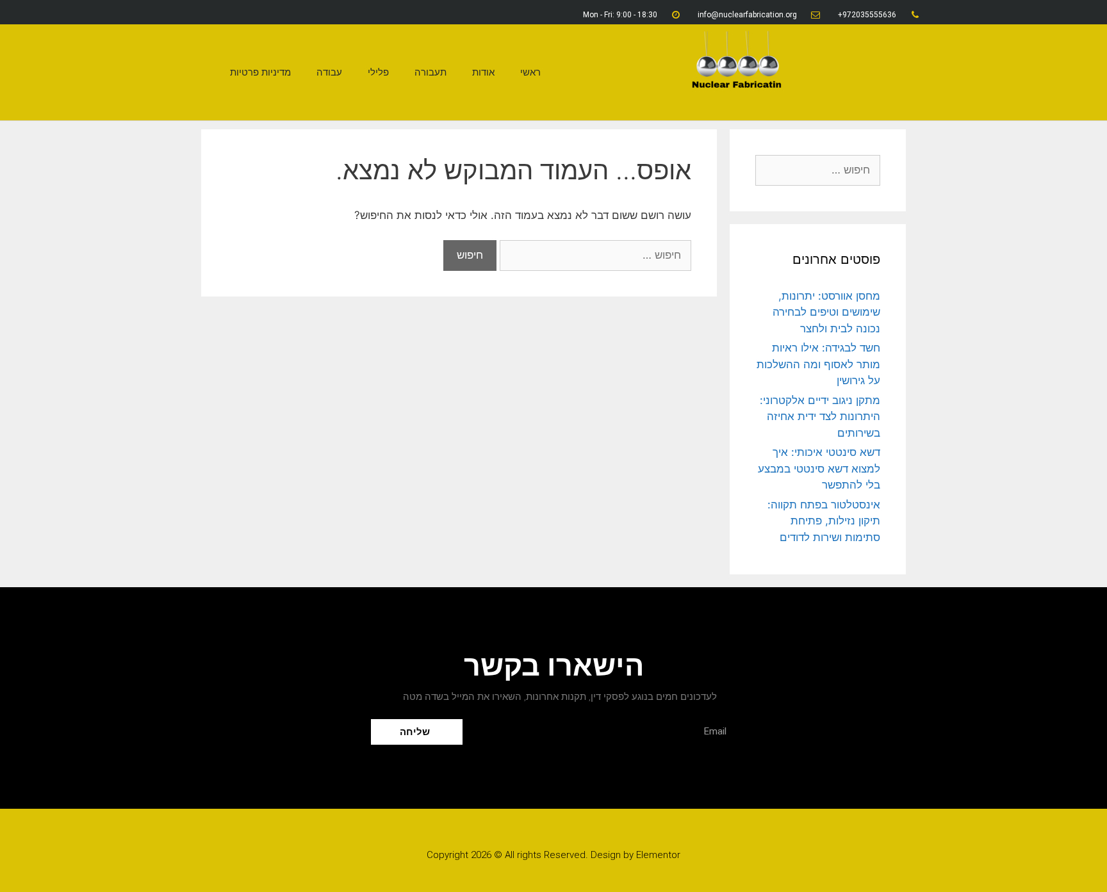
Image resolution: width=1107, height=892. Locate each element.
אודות (483, 72)
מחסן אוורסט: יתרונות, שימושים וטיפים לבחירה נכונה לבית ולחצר (826, 312)
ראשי (530, 72)
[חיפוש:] (593, 254)
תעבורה (430, 72)
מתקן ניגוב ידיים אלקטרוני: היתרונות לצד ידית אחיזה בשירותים (820, 416)
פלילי (378, 72)
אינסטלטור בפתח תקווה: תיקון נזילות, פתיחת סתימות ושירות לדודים (823, 521)
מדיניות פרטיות (260, 72)
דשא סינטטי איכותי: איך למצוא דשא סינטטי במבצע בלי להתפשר (819, 468)
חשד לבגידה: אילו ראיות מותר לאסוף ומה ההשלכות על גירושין (818, 364)
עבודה (329, 72)
